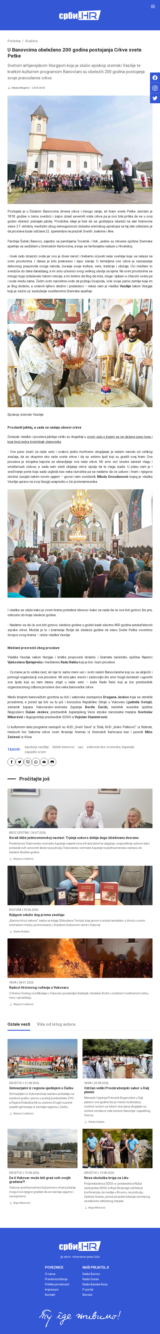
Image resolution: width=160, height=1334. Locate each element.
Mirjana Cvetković (23, 858)
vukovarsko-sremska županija (110, 747)
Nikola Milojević (20, 87)
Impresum (52, 1289)
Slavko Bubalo (21, 931)
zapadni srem (35, 752)
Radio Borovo (91, 1274)
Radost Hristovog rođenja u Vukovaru (39, 988)
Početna (14, 41)
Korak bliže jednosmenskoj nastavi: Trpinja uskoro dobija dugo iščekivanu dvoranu (74, 838)
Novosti (87, 1294)
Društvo (31, 41)
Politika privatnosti (57, 1284)
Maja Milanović (21, 1202)
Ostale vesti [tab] (19, 1024)
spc (80, 747)
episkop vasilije (37, 747)
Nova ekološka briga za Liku (106, 1178)
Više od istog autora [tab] (56, 1024)
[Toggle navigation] (153, 6)
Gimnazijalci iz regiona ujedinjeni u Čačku (41, 1088)
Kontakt (50, 1294)
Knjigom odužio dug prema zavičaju (36, 915)
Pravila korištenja (56, 1279)
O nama (50, 1274)
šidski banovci (63, 747)
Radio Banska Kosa (95, 1284)
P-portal (87, 1289)
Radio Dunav (90, 1279)
